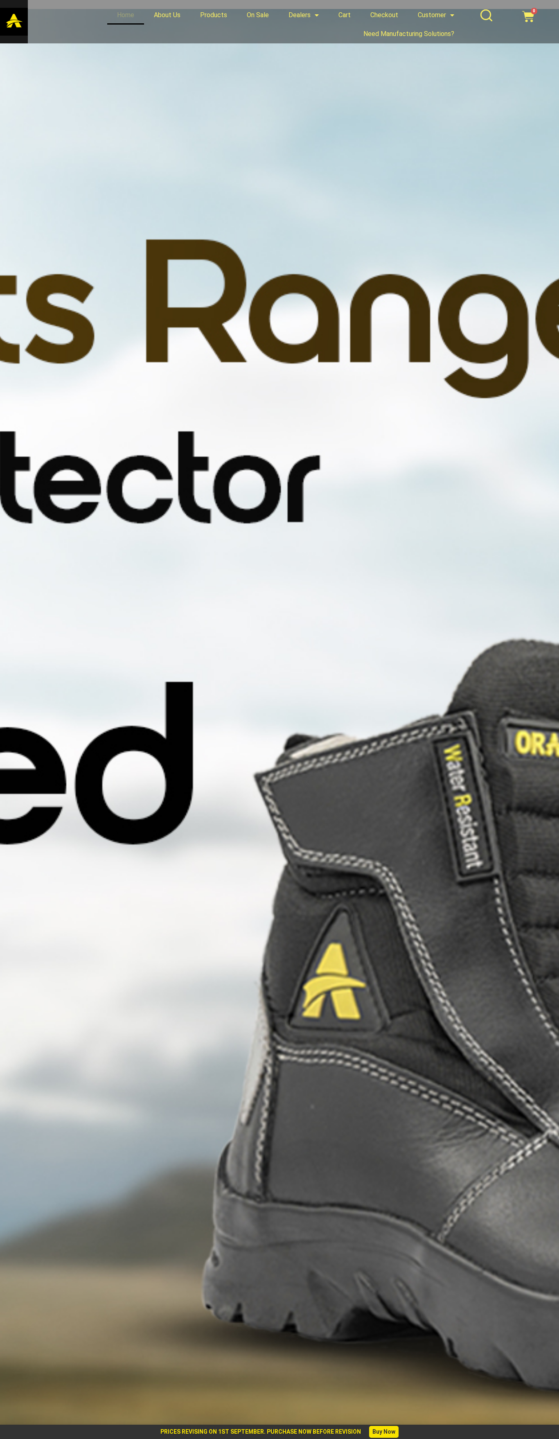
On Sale (258, 15)
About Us (167, 15)
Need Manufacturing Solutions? (408, 34)
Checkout (384, 15)
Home (125, 15)
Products (213, 15)
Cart (344, 15)
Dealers (300, 15)
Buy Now (383, 1431)
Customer (432, 15)
